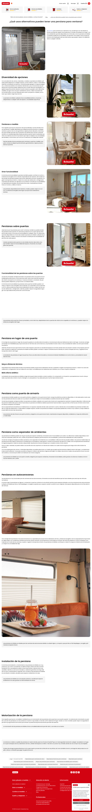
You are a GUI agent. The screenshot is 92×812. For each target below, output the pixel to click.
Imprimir (62, 784)
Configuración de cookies (66, 790)
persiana (50, 31)
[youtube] (76, 772)
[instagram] (74, 772)
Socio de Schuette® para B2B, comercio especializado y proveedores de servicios (43, 802)
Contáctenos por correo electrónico (46, 785)
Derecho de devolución (66, 789)
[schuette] (15, 772)
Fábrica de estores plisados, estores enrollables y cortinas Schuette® (26, 17)
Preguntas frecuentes (42, 787)
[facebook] (71, 772)
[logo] (6, 3)
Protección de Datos (65, 787)
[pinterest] (79, 772)
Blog (46, 17)
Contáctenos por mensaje (43, 784)
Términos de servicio (65, 785)
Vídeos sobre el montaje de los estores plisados (44, 789)
